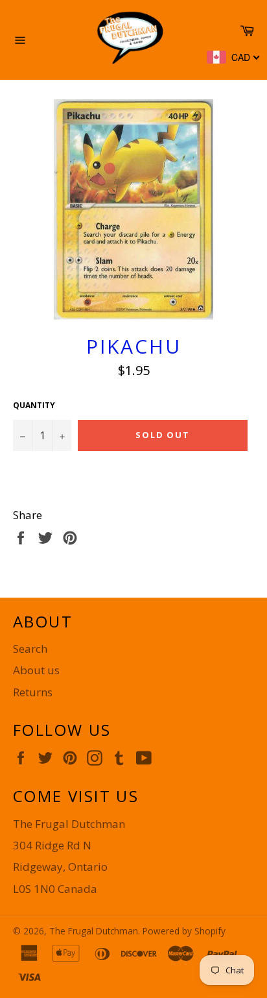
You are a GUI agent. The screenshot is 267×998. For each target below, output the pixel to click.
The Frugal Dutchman (93, 931)
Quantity (34, 405)
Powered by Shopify (184, 931)
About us (36, 670)
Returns (32, 692)
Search (30, 648)
